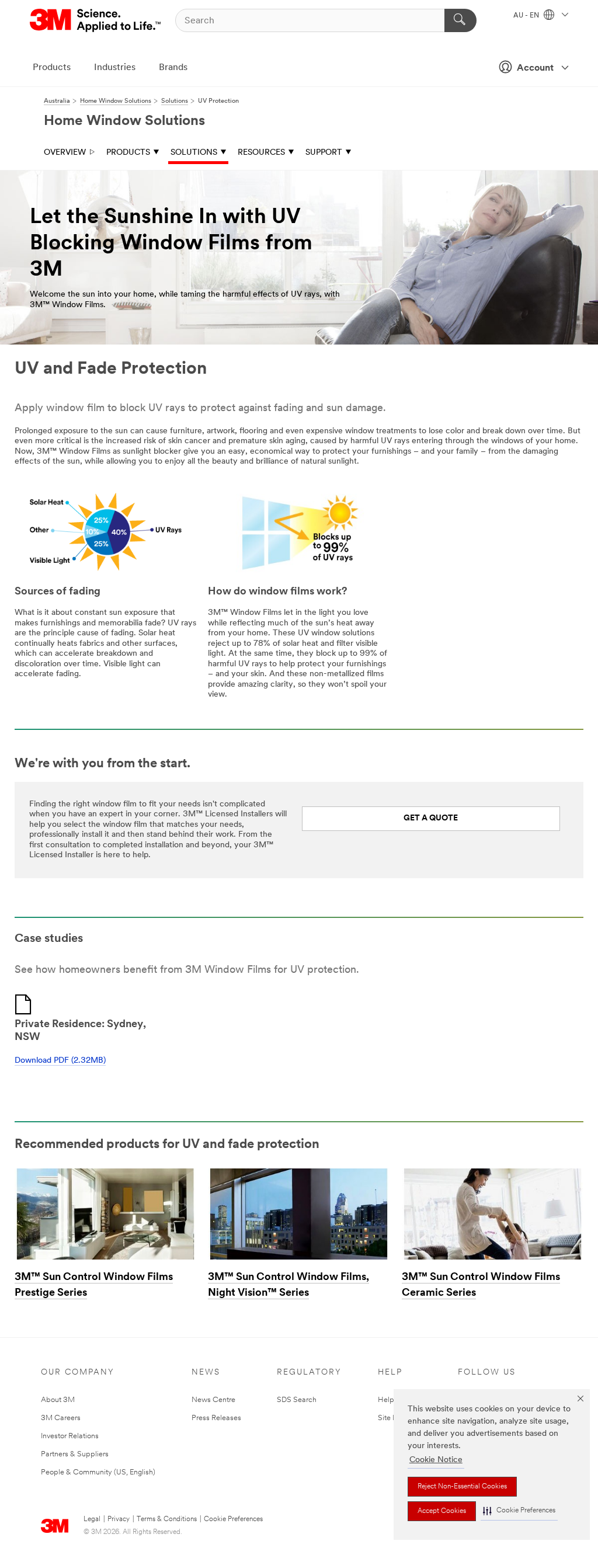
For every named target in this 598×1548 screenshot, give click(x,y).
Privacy (118, 1519)
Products (52, 67)
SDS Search (297, 1400)
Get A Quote (431, 818)
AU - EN (527, 15)
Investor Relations (70, 1436)
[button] (519, 1511)
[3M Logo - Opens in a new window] (96, 20)
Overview (65, 152)
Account (535, 68)
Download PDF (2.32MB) (60, 1060)
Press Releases (216, 1418)
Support (323, 152)
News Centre (213, 1400)
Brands (173, 67)
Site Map (393, 1418)
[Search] (460, 20)
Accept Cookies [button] (442, 1511)
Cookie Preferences (233, 1519)
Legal (92, 1519)
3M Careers (61, 1418)
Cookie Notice (436, 1460)
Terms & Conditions (167, 1519)
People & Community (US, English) (98, 1472)
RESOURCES (261, 152)
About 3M (58, 1400)
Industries (114, 67)
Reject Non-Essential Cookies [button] (462, 1486)
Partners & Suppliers (75, 1454)
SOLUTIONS (194, 152)
